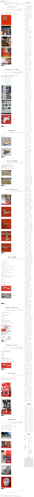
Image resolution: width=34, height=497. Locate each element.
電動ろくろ (30, 389)
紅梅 (27, 346)
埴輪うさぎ (31, 226)
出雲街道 (28, 198)
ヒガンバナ (31, 128)
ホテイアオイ (26, 147)
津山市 (17, 132)
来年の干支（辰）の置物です (12, 373)
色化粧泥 (28, 357)
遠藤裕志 (26, 373)
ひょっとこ (26, 131)
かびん (30, 60)
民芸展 (27, 290)
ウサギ (30, 44)
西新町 (29, 368)
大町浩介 (28, 231)
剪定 (31, 199)
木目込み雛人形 (29, 274)
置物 (31, 353)
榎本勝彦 (27, 286)
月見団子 (26, 269)
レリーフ (29, 170)
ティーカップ (29, 111)
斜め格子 (26, 262)
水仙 (29, 290)
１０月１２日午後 (26, 8)
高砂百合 (26, 397)
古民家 (13, 9)
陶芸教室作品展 (26, 385)
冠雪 (27, 195)
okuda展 (29, 17)
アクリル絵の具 (29, 33)
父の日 (30, 314)
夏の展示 (31, 227)
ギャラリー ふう (4, 1)
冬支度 (31, 195)
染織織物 (29, 277)
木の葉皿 (30, 270)
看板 (29, 326)
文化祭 (31, 261)
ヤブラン (31, 162)
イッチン (31, 41)
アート (27, 20)
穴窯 (28, 333)
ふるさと (31, 139)
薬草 (28, 364)
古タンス (28, 210)
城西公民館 (26, 226)
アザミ (25, 37)
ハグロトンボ (26, 123)
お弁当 (31, 49)
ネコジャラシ (26, 119)
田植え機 (26, 322)
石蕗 (27, 329)
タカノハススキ (29, 99)
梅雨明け (26, 282)
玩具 (30, 317)
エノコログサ (30, 45)
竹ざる (25, 338)
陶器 (25, 381)
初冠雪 (31, 198)
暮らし (31, 265)
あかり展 (31, 32)
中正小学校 (29, 178)
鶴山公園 (26, 400)
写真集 (25, 195)
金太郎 (25, 377)
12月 (32, 408)
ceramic (25, 13)
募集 (25, 207)
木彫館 (27, 273)
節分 (27, 345)
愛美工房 (26, 254)
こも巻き (30, 80)
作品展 (25, 186)
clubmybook (28, 13)
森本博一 (26, 285)
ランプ (25, 167)
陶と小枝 (26, 380)
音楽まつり (31, 392)
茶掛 (25, 360)
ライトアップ (26, 166)
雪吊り (25, 389)
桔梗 (31, 278)
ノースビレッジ (29, 119)
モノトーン (29, 159)
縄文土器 (27, 353)
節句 (29, 345)
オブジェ (28, 49)
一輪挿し (26, 174)
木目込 (29, 273)
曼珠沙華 (30, 266)
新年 (29, 262)
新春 (31, 262)
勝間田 (29, 203)
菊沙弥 (29, 360)
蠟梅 (25, 368)
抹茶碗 (27, 257)
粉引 (25, 346)
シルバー (31, 91)
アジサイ (28, 37)
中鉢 (28, 179)
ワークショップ (29, 171)
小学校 (25, 238)
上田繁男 (26, 178)
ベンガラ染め (29, 143)
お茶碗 (30, 53)
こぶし (28, 79)
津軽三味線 (29, 306)
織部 (29, 353)
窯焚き (27, 334)
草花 (27, 360)
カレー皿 (26, 64)
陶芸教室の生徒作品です (12, 130)
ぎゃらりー (29, 67)
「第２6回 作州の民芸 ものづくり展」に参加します (12, 69)
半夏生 (31, 207)
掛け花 (25, 258)
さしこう (31, 83)
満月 (27, 309)
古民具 (30, 210)
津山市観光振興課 (26, 305)
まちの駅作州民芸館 (7, 310)
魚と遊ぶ (31, 397)
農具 (31, 372)
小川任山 (30, 238)
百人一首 (22, 9)
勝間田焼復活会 (30, 206)
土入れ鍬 (27, 222)
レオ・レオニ (26, 170)
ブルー (25, 139)
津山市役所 (26, 302)
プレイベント (26, 140)
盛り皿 (25, 326)
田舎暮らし (29, 322)
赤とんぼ (26, 372)
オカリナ (26, 48)
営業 (30, 218)
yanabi (25, 20)
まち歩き (30, 151)
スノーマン (26, 96)
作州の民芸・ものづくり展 (27, 187)
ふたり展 (29, 136)
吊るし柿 (29, 214)
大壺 (30, 230)
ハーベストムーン (29, 120)
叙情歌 (25, 210)
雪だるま (27, 388)
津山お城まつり (26, 294)
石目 (25, 329)
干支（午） (16, 9)
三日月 (30, 175)
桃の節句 (27, 278)
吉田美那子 (26, 214)
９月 (30, 12)
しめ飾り (7, 9)
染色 (31, 277)
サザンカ (28, 83)
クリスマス (29, 72)
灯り (27, 310)
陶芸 (17, 10)
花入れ (31, 357)
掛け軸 (31, 258)
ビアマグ (26, 128)
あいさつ (29, 28)
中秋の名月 (26, 179)
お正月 (2, 9)
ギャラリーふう (5, 9)
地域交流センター (28, 223)
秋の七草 (26, 330)
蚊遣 (31, 365)
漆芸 (30, 309)
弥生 (29, 250)
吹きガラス (26, 215)
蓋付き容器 (27, 361)
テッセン (29, 112)
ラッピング (29, 166)
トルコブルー (26, 116)
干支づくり (29, 246)
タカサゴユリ (26, 99)
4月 (30, 405)
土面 (25, 223)
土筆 (31, 222)
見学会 (25, 369)
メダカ (30, 155)
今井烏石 (27, 182)
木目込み (26, 274)
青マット (26, 392)
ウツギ (27, 45)
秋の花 (31, 330)
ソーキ (31, 96)
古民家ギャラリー (29, 211)
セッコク (29, 96)
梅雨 (30, 281)
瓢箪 (25, 318)
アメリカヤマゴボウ (27, 40)
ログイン (32, 2)
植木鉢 (31, 285)
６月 (25, 12)
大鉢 (30, 231)
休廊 (25, 183)
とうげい (26, 115)
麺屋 (25, 401)
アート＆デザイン (26, 24)
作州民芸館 (12, 310)
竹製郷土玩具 (26, 341)
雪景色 (27, 389)
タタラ (30, 100)
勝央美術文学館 (26, 203)
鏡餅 (30, 377)
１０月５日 (26, 9)
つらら (30, 108)
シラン (25, 91)
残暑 (29, 289)
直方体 (27, 326)
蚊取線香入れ (29, 365)
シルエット (28, 91)
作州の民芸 (28, 186)
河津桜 (27, 293)
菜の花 (31, 360)
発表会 (31, 322)
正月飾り (26, 289)
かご (29, 56)
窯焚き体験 (30, 334)
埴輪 (28, 226)
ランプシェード (28, 167)
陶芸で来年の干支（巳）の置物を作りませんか (12, 307)
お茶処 (25, 53)
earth (31, 13)
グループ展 (30, 75)
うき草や (26, 44)
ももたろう (26, 162)
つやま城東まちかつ (27, 107)
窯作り (30, 333)
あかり (28, 32)
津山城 (25, 297)
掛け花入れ (28, 258)
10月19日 (30, 8)
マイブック (29, 148)
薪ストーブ (26, 364)
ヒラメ (30, 132)
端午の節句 (26, 337)
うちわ (25, 45)
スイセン (29, 92)
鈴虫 (27, 377)
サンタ (29, 84)
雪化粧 (31, 388)
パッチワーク (26, 124)
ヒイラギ (28, 128)
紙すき (31, 346)
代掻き (31, 182)
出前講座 (26, 198)
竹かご (30, 337)
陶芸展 (25, 384)
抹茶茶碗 (30, 257)
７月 (27, 12)
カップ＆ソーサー (26, 59)
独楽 (25, 317)
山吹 (30, 242)
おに (30, 48)
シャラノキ (31, 88)
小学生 (27, 238)
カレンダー (29, 64)
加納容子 (26, 202)
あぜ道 (30, 37)
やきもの (29, 162)
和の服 (28, 215)
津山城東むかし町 (26, 298)
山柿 (25, 243)
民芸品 (25, 290)
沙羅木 (25, 293)
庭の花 (25, 250)
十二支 (27, 207)
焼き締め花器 (26, 313)
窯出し (25, 334)
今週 (29, 182)
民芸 (31, 289)
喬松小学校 (28, 218)
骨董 (25, 396)
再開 (30, 194)
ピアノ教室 (29, 127)
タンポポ (26, 103)
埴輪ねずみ (26, 227)
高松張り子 (30, 396)
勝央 (29, 202)
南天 (11, 9)
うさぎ (28, 44)
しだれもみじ (26, 87)
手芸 (25, 257)
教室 (18, 9)
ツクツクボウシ (26, 104)
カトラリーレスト (26, 60)
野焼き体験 (26, 376)
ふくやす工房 (26, 136)
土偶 (25, 222)
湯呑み (25, 309)
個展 (27, 191)
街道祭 (27, 368)
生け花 (27, 318)
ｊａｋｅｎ (26, 16)
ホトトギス (26, 148)
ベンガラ (26, 143)
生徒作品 (20, 132)
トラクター (31, 115)
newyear (32, 16)
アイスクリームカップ (27, 29)
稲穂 (16, 10)
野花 (28, 376)
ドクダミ (28, 115)
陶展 (27, 381)
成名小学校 (30, 254)
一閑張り (28, 174)
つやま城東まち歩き (27, 108)
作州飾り (29, 190)
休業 (27, 183)
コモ (25, 80)
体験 (9, 310)
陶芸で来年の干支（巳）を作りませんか (12, 345)
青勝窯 (28, 392)
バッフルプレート (30, 124)
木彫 (25, 273)
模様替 (29, 286)
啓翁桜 (25, 218)
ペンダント (26, 144)
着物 (31, 326)
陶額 (31, 385)
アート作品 (26, 28)
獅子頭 (20, 9)
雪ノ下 (29, 388)
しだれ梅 (29, 87)
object (27, 17)
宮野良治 (28, 235)
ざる (27, 84)
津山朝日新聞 (30, 305)
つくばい (30, 104)
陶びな (30, 380)
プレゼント (29, 140)
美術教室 (26, 356)
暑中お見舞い (26, 265)
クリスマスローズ (26, 75)
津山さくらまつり (30, 294)
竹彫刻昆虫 (30, 338)
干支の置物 (20, 191)
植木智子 (28, 285)
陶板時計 (29, 381)
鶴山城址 (28, 400)
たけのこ (26, 100)
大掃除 (25, 231)
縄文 (25, 353)
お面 (25, 56)
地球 (31, 223)
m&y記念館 (29, 16)
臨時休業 (30, 356)
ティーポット (26, 112)
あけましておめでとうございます (28, 36)
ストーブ (26, 95)
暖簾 (28, 265)
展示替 (28, 242)
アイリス (26, 32)
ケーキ (25, 76)
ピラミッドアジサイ (27, 132)
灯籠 (30, 310)
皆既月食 (30, 325)
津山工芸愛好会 (26, 301)
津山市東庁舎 (29, 302)
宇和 (29, 234)
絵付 (30, 349)
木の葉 (27, 270)
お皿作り (26, 52)
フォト (30, 135)
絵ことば (28, 349)
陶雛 (29, 385)
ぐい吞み (29, 71)
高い (27, 396)
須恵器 (25, 393)
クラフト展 (26, 72)
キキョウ (31, 64)
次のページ (15, 492)
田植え (29, 321)
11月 (31, 408)
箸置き (25, 345)
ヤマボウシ (26, 163)
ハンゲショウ (26, 127)
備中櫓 (30, 191)
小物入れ (28, 239)
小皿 (30, 239)
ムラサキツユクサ (26, 155)
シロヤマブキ (26, 92)
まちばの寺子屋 (26, 151)
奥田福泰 (14, 310)
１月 (30, 9)
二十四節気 (31, 179)
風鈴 (29, 393)
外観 (25, 230)
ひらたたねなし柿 (29, 131)
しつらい (26, 88)
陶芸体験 (22, 348)
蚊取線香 (26, 365)
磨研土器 (29, 329)
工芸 (29, 243)
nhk (25, 17)
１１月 (28, 9)
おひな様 (26, 49)
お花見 (30, 52)
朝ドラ (30, 269)
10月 (30, 408)
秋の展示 (28, 330)
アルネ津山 (26, 41)
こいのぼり (26, 79)
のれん (25, 120)
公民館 (28, 194)
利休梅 (29, 199)
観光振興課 (28, 369)
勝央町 (31, 202)
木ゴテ (25, 270)
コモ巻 (27, 80)
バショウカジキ (29, 123)
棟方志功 (28, 282)
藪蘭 (30, 364)
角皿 (30, 369)
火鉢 (25, 310)
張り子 (31, 250)
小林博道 (26, 239)
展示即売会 (26, 242)
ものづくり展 (26, 159)
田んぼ (27, 321)
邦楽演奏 (31, 373)
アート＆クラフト (26, 21)
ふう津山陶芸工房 (11, 132)
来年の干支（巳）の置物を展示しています (12, 189)
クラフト (31, 71)
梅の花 (25, 281)
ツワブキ (26, 111)
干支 (14, 9)
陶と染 (28, 380)
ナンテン (9, 9)
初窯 (27, 199)
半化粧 (29, 207)
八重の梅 (26, 194)
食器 (31, 393)
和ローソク (31, 215)
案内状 (29, 278)
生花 (25, 321)
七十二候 (31, 174)
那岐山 (28, 373)
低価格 (31, 183)
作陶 (31, 190)
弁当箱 (27, 250)
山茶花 (27, 243)
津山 (31, 293)
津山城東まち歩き (29, 297)
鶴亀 (22, 10)
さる (25, 84)
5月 (31, 405)
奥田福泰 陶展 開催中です (12, 419)
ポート (28, 144)
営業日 (25, 219)
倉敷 (25, 191)
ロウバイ (26, 171)
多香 (27, 230)
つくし (28, 103)
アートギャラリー (26, 25)
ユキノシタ (29, 163)
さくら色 (26, 83)
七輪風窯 (26, 175)
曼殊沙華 (27, 266)
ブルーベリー (28, 139)
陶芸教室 (19, 10)
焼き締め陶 (29, 313)
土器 (29, 222)
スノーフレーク (29, 95)
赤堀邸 (28, 372)
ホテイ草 (29, 147)
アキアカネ (26, 33)
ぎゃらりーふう (30, 68)
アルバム (29, 41)
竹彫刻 (27, 338)
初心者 (25, 199)
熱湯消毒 (26, 314)
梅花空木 (28, 281)
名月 (31, 214)
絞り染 (25, 349)
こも (30, 79)
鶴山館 (31, 400)
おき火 (28, 48)
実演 (31, 234)
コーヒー (28, 76)
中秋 (31, 178)
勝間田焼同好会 (26, 206)
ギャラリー (26, 67)
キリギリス (26, 71)
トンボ (29, 116)
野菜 (30, 376)
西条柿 (31, 368)
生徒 (29, 318)
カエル (27, 56)
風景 (27, 393)
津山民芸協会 (18, 348)
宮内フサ (26, 235)
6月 (32, 407)
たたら (28, 100)
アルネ (30, 40)
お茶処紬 (28, 53)
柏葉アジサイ (26, 277)
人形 (25, 182)
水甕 (31, 290)
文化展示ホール (28, 261)
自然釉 (25, 357)
